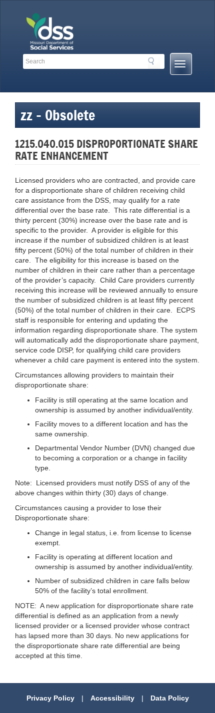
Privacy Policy (50, 698)
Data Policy (169, 698)
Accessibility (112, 698)
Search (154, 63)
